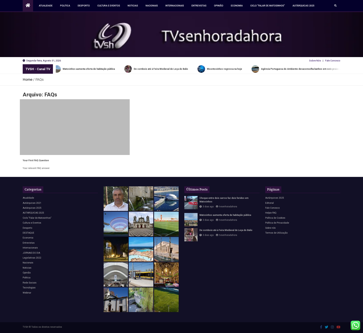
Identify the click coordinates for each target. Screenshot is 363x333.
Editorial (269, 203)
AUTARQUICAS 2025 (33, 212)
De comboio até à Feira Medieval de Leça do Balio (225, 230)
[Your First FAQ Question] (75, 127)
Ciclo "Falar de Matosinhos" (37, 218)
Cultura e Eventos (108, 5)
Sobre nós (270, 228)
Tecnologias (29, 287)
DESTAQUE (28, 233)
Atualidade (46, 5)
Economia (237, 5)
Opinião (218, 5)
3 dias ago (208, 206)
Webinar (27, 292)
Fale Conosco (332, 60)
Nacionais (152, 5)
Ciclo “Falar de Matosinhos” (267, 5)
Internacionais (174, 5)
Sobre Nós (315, 60)
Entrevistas (199, 5)
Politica (65, 5)
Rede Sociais (29, 282)
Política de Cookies (275, 218)
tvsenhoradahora (228, 206)
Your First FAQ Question (36, 160)
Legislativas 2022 (32, 257)
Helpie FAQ (270, 212)
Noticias (133, 5)
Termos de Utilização (276, 233)
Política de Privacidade (277, 222)
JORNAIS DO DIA (31, 253)
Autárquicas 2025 (303, 5)
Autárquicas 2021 (32, 203)
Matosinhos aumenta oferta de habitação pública (225, 215)
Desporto (84, 5)
